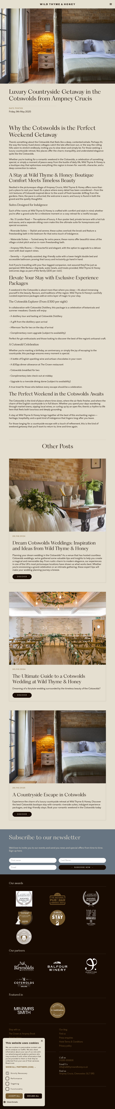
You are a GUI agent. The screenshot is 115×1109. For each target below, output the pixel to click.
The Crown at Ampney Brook (22, 1033)
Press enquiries (66, 1038)
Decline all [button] (33, 1096)
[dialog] (24, 1072)
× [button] (42, 1041)
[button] (111, 4)
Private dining (15, 1038)
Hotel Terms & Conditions (71, 1041)
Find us (62, 1033)
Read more (10, 1063)
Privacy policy (65, 1046)
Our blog (63, 1029)
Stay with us (14, 1029)
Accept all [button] (14, 1096)
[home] (57, 4)
